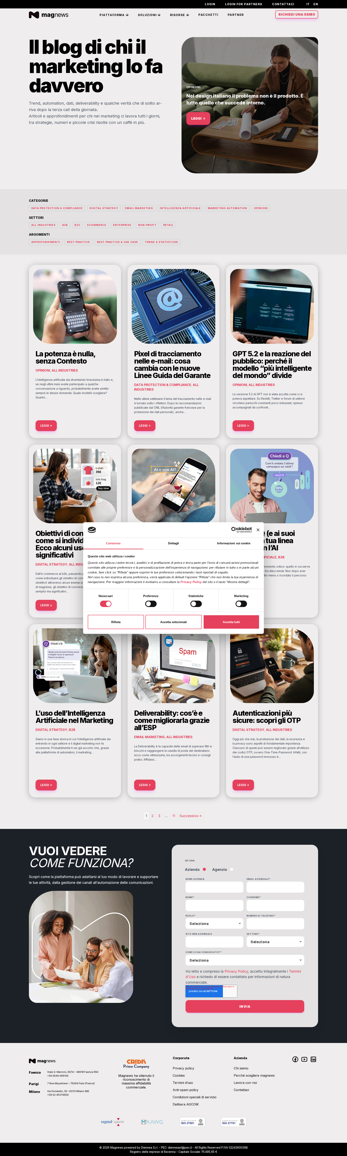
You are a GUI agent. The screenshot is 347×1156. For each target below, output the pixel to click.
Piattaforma (112, 15)
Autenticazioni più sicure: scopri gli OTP (266, 717)
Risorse (177, 15)
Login (210, 4)
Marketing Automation (227, 208)
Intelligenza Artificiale (180, 208)
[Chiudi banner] (258, 529)
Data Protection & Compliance (57, 208)
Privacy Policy (236, 971)
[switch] (151, 604)
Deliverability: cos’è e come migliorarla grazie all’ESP (171, 720)
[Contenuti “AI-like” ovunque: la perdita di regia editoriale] (173, 486)
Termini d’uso (183, 1083)
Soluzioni (147, 15)
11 (173, 816)
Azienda (192, 869)
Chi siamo (241, 1068)
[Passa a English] (314, 4)
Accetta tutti (231, 621)
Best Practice (78, 242)
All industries (43, 224)
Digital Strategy (104, 208)
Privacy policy (183, 1068)
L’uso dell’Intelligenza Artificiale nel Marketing (74, 717)
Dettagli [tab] (173, 543)
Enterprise (122, 224)
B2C (77, 224)
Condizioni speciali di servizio (194, 1097)
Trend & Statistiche (161, 242)
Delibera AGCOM (186, 1104)
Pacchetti (208, 14)
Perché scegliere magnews (254, 1075)
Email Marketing (139, 208)
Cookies (179, 1075)
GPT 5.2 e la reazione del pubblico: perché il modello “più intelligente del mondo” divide (272, 364)
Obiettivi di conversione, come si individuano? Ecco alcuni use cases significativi (74, 544)
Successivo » (190, 816)
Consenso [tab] (113, 543)
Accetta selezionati (173, 621)
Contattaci (283, 4)
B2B (65, 224)
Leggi (196, 118)
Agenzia (219, 869)
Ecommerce (96, 224)
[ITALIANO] (307, 4)
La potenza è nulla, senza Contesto (65, 357)
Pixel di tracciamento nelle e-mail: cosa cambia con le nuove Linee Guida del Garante (172, 364)
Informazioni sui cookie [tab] (233, 543)
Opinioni (193, 87)
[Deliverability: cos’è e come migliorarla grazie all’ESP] (173, 665)
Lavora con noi (245, 1083)
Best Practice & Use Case (117, 242)
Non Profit (147, 224)
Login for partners (243, 4)
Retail (168, 224)
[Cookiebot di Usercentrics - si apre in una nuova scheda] (234, 530)
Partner (236, 14)
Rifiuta (115, 621)
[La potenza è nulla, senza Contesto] (75, 306)
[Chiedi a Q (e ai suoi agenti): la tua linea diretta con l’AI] (272, 486)
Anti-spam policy (185, 1090)
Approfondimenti (45, 242)
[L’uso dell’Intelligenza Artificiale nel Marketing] (75, 665)
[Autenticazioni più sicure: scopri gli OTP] (272, 665)
